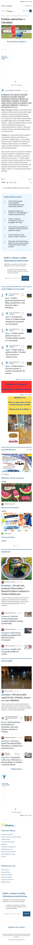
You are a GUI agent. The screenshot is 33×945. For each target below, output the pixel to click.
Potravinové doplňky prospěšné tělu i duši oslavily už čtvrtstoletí (11, 636)
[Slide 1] (15, 81)
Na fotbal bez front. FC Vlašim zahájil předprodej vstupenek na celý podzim (15, 320)
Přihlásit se (28, 6)
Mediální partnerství (7, 849)
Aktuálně (6, 694)
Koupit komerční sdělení (26, 379)
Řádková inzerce (5, 882)
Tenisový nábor (8, 537)
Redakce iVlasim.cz (9, 504)
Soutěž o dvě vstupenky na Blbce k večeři (11, 651)
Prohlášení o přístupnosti (8, 847)
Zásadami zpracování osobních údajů (16, 270)
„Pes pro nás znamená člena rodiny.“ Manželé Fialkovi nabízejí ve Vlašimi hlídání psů (15, 590)
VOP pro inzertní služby (7, 842)
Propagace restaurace (7, 880)
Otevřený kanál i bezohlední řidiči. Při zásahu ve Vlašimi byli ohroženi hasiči (11, 745)
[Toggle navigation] (3, 11)
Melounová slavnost (10, 508)
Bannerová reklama (6, 877)
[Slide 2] (17, 81)
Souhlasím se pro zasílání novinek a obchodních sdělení (17, 271)
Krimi (3, 722)
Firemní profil (5, 870)
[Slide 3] (18, 545)
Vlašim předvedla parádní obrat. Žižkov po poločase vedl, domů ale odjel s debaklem (15, 303)
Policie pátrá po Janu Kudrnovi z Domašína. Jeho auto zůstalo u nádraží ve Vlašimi (18, 229)
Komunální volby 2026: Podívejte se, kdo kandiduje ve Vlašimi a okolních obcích (18, 213)
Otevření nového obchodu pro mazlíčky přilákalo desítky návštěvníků (12, 620)
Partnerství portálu (6, 875)
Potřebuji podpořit (16, 812)
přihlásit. (27, 188)
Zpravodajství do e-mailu (8, 854)
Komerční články (5, 872)
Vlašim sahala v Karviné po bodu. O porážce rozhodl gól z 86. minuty (15, 370)
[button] (30, 11)
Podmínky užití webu (7, 835)
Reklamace (4, 844)
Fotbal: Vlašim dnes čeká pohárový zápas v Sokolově (17, 236)
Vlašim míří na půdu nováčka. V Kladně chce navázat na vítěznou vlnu (16, 353)
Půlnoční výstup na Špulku (12, 478)
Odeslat (25, 278)
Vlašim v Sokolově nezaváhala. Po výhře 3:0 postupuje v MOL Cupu (16, 221)
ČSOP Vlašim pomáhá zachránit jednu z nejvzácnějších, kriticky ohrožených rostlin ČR (16, 204)
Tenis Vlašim (7, 534)
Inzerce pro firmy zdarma (8, 852)
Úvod (2, 16)
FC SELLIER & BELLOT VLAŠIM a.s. (13, 90)
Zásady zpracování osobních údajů (11, 837)
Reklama (22, 1)
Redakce (6, 474)
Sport (7, 16)
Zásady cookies (5, 840)
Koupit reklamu (28, 1)
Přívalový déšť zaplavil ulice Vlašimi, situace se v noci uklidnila (16, 697)
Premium (5, 585)
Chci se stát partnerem (16, 85)
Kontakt (3, 857)
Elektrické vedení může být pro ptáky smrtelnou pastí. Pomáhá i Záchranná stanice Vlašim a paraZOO (18, 244)
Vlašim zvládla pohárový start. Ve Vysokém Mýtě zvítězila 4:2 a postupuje (15, 337)
